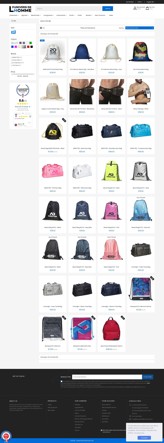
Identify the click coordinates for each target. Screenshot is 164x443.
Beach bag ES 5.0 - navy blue (82, 267)
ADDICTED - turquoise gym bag (140, 148)
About (77, 413)
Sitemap (78, 427)
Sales (50, 405)
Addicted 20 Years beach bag (53, 69)
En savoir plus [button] (139, 433)
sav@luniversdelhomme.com (142, 419)
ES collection (18, 63)
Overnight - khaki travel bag (140, 267)
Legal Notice (79, 407)
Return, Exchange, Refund (83, 419)
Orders (104, 410)
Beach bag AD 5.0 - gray (141, 188)
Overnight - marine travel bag (111, 306)
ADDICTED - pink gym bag (52, 188)
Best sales (51, 410)
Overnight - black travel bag (82, 306)
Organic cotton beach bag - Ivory (53, 109)
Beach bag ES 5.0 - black (53, 267)
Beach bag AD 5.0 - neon (111, 188)
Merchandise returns (109, 407)
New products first (139, 28)
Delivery (77, 405)
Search (107, 9)
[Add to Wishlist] (51, 51)
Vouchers (105, 419)
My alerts (105, 422)
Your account (108, 401)
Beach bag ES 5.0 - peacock (141, 227)
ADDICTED (17, 57)
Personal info (106, 405)
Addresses (105, 416)
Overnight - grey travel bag (52, 306)
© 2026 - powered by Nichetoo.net (82, 441)
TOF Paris (16, 65)
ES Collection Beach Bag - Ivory (111, 69)
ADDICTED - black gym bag (82, 148)
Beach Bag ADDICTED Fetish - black (52, 148)
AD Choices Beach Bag (140, 69)
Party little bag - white (140, 109)
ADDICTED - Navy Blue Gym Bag (111, 148)
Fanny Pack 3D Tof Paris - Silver (111, 109)
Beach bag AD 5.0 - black (53, 227)
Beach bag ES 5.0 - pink (111, 267)
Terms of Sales (80, 410)
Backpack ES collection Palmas (140, 306)
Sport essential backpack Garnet (111, 346)
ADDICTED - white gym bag (82, 188)
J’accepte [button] (144, 438)
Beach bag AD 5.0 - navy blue (82, 227)
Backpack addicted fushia (82, 346)
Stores (77, 430)
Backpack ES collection (52, 346)
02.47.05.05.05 (137, 416)
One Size (53, 73)
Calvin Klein (17, 60)
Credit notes (106, 413)
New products (52, 407)
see (148, 383)
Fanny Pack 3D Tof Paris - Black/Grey (82, 109)
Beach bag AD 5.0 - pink (111, 227)
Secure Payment (80, 416)
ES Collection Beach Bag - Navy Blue (82, 69)
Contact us (79, 425)
